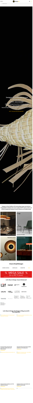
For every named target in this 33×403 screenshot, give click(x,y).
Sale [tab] (29, 267)
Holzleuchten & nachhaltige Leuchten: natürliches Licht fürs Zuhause (6, 347)
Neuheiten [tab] (22, 267)
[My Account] (29, 1)
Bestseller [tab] (15, 267)
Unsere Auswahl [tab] (5, 267)
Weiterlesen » (2, 350)
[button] (31, 1)
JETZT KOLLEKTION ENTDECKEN (16, 111)
